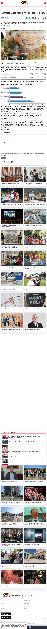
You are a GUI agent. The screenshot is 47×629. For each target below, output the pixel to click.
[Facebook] (22, 595)
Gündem (2, 600)
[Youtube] (31, 595)
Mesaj (3, 142)
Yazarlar (2, 608)
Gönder (3, 157)
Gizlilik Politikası (27, 600)
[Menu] (45, 3)
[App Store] (23, 617)
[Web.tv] (34, 595)
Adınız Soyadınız (6, 137)
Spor (2, 606)
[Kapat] (25, 625)
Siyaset (2, 602)
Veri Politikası (26, 603)
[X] (25, 595)
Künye (25, 606)
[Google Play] (23, 613)
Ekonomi (2, 605)
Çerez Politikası (27, 602)
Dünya (2, 603)
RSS (1, 609)
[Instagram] (28, 595)
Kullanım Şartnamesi (28, 605)
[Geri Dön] (2, 3)
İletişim (25, 608)
